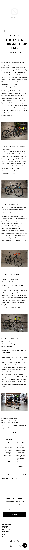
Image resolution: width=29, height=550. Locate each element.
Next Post (23, 474)
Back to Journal (7, 489)
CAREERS (4, 536)
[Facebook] (18, 35)
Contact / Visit (6, 524)
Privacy (4, 534)
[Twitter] (14, 35)
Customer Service (7, 529)
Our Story (5, 527)
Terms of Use (5, 532)
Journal (6, 30)
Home (3, 31)
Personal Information (18, 546)
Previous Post (6, 474)
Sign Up (14, 514)
